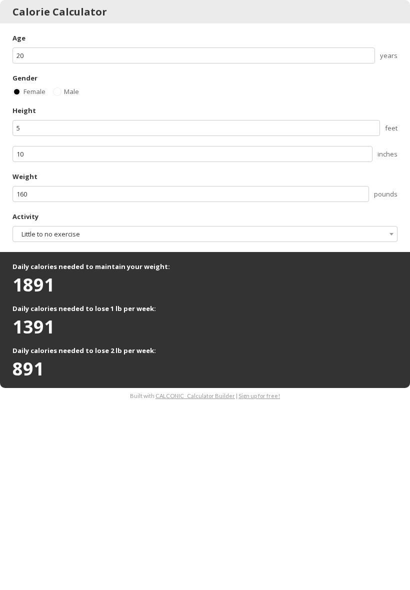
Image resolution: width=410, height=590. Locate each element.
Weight (25, 176)
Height (24, 110)
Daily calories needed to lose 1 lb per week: (84, 308)
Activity (25, 216)
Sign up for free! (259, 395)
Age (19, 38)
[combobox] (205, 234)
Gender (25, 78)
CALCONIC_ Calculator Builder (195, 395)
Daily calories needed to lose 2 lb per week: (84, 350)
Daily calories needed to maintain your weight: (91, 266)
